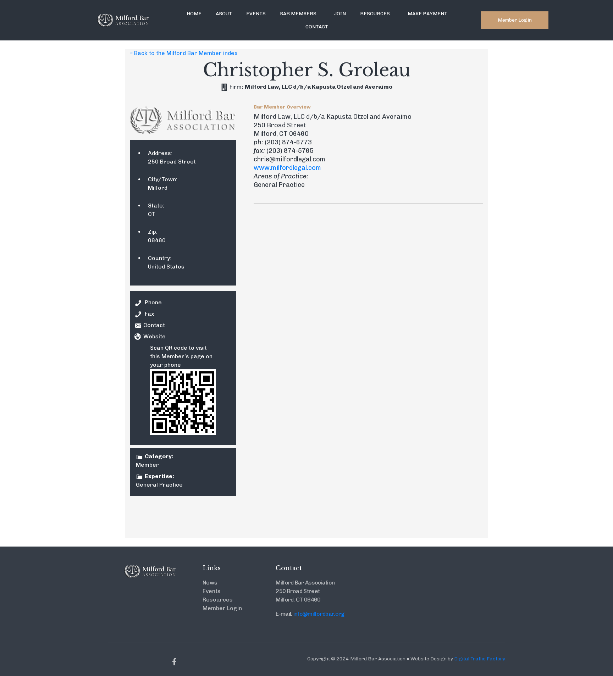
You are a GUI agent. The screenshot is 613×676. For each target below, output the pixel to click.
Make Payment (427, 14)
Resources (375, 14)
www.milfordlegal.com (287, 168)
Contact (316, 27)
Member (147, 464)
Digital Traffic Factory (479, 659)
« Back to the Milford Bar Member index (184, 53)
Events (256, 14)
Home (194, 14)
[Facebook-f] (174, 662)
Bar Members (298, 14)
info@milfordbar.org (318, 613)
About (224, 14)
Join (340, 14)
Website (154, 336)
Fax (149, 313)
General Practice (159, 484)
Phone (153, 302)
